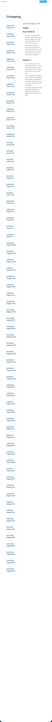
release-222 (10, 77)
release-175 (10, 110)
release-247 (10, 26)
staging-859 (10, 444)
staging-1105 (10, 302)
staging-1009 (11, 377)
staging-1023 (11, 369)
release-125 (10, 135)
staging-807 (10, 478)
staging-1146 (10, 269)
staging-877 (10, 428)
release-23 (10, 219)
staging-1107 (10, 294)
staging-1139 (10, 277)
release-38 (10, 194)
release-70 (10, 169)
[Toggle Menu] (49, 1)
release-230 (10, 60)
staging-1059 (11, 336)
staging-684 (10, 536)
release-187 (10, 102)
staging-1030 (11, 361)
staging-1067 (11, 327)
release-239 (10, 52)
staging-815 (10, 469)
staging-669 (10, 553)
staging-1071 (10, 319)
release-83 (10, 160)
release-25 (10, 210)
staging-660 (10, 570)
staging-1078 (11, 311)
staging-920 (10, 403)
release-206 (10, 93)
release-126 (10, 127)
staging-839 (10, 453)
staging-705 (10, 520)
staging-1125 (10, 286)
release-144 (10, 118)
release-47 (10, 185)
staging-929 (10, 394)
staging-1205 (11, 252)
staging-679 (10, 545)
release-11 (10, 227)
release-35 (10, 202)
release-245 (10, 35)
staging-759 (10, 511)
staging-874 (10, 436)
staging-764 (10, 503)
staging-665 (10, 561)
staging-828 (10, 461)
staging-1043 (11, 344)
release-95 (10, 152)
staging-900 (10, 411)
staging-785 (10, 495)
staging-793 (10, 486)
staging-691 (10, 528)
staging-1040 (11, 352)
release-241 (10, 43)
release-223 (10, 68)
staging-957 (10, 386)
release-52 (10, 177)
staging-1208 (11, 244)
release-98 (10, 143)
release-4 (10, 235)
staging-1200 (11, 260)
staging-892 (10, 419)
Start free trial (43, 1)
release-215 (10, 85)
